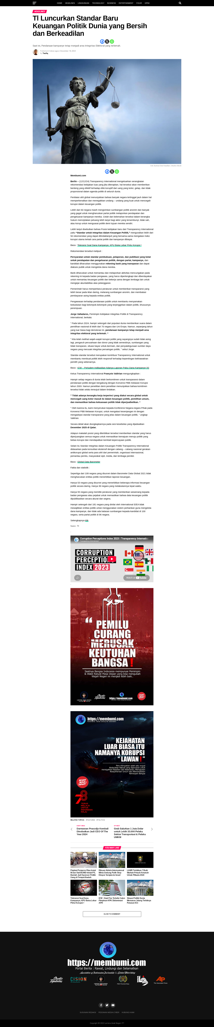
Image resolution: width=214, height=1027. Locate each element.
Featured (91, 820)
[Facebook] (102, 41)
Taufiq (45, 53)
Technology (98, 3)
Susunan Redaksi (88, 1012)
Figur (139, 3)
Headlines (70, 3)
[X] (107, 41)
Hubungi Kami (128, 1012)
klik (86, 520)
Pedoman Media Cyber (108, 1012)
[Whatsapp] (112, 41)
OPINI (147, 3)
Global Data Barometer (88, 462)
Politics (101, 820)
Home (59, 3)
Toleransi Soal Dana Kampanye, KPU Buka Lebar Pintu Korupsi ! (109, 245)
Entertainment (126, 3)
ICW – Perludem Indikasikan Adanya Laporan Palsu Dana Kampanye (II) (113, 368)
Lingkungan (83, 3)
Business (111, 3)
